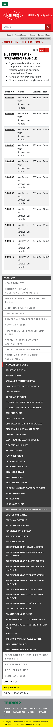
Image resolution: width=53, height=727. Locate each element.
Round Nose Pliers (16, 541)
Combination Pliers (16, 396)
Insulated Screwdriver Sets (21, 649)
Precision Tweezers (16, 520)
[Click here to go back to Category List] (46, 50)
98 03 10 (9, 209)
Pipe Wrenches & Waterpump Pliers (24, 332)
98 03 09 (9, 193)
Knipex (32, 35)
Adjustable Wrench (16, 370)
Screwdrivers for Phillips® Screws (25, 561)
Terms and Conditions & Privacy (28, 724)
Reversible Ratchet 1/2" (18, 530)
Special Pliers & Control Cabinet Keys (22, 341)
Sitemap (7, 724)
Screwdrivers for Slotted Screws (24, 589)
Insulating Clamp (15, 471)
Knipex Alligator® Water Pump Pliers (25, 487)
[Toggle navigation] (5, 4)
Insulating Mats (14, 477)
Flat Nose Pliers (14, 455)
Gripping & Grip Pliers (20, 307)
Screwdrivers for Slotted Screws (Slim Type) (24, 596)
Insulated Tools (44, 35)
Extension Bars (14, 450)
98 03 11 (9, 225)
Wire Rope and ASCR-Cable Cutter (24, 638)
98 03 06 (9, 145)
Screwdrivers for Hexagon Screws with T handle (25, 554)
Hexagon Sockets (15, 461)
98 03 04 (9, 97)
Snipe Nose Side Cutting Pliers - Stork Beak (26, 626)
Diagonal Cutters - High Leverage (24, 423)
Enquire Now (11, 687)
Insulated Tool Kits (17, 644)
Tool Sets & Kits (16, 670)
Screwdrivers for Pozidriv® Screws (25, 575)
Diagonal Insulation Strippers (22, 429)
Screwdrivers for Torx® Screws (23, 603)
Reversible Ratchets (17, 536)
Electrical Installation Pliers (22, 439)
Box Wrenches (13, 375)
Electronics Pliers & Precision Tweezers (27, 656)
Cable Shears (13, 391)
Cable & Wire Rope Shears (22, 349)
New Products (15, 283)
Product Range (20, 35)
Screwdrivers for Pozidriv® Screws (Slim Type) (25, 582)
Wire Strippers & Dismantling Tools (26, 300)
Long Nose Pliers (15, 504)
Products (35, 708)
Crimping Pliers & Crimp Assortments (21, 357)
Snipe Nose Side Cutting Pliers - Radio (26, 619)
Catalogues (19, 712)
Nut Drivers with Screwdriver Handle (35, 38)
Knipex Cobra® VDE (15, 493)
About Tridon (20, 708)
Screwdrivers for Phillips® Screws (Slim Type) (25, 568)
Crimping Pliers (14, 413)
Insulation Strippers (17, 482)
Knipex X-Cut (12, 498)
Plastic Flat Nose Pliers (19, 614)
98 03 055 (10, 129)
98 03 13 (9, 256)
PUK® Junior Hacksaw (17, 525)
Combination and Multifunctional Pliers (21, 290)
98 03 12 (9, 240)
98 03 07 (9, 161)
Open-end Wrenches (16, 514)
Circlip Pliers (14, 313)
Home (9, 35)
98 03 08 (9, 177)
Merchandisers (15, 676)
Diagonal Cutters (15, 418)
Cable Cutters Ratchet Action (22, 386)
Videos (31, 712)
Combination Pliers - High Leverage (24, 402)
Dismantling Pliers (16, 434)
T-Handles (11, 633)
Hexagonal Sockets (16, 466)
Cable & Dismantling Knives (20, 380)
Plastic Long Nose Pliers (19, 608)
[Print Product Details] (41, 50)
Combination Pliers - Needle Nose (23, 407)
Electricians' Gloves (17, 445)
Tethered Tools (16, 664)
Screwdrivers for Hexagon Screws (25, 546)
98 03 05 (9, 113)
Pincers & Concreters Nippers (26, 319)
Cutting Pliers (15, 325)
